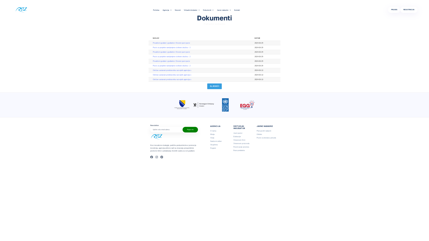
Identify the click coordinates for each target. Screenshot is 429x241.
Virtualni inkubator (190, 10)
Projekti (213, 148)
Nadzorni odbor (216, 141)
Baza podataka (239, 150)
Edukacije (237, 136)
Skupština (214, 145)
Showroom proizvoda (241, 143)
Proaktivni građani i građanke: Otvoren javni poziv (171, 43)
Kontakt (237, 10)
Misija (212, 134)
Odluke (259, 134)
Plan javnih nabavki (264, 131)
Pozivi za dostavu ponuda (266, 138)
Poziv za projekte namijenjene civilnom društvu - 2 (171, 47)
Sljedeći (214, 86)
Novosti (178, 10)
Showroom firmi (239, 140)
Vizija (212, 138)
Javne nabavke (222, 10)
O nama (213, 131)
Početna (156, 10)
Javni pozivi (237, 133)
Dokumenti (207, 10)
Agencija (166, 10)
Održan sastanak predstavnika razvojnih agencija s (172, 70)
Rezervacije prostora (241, 147)
